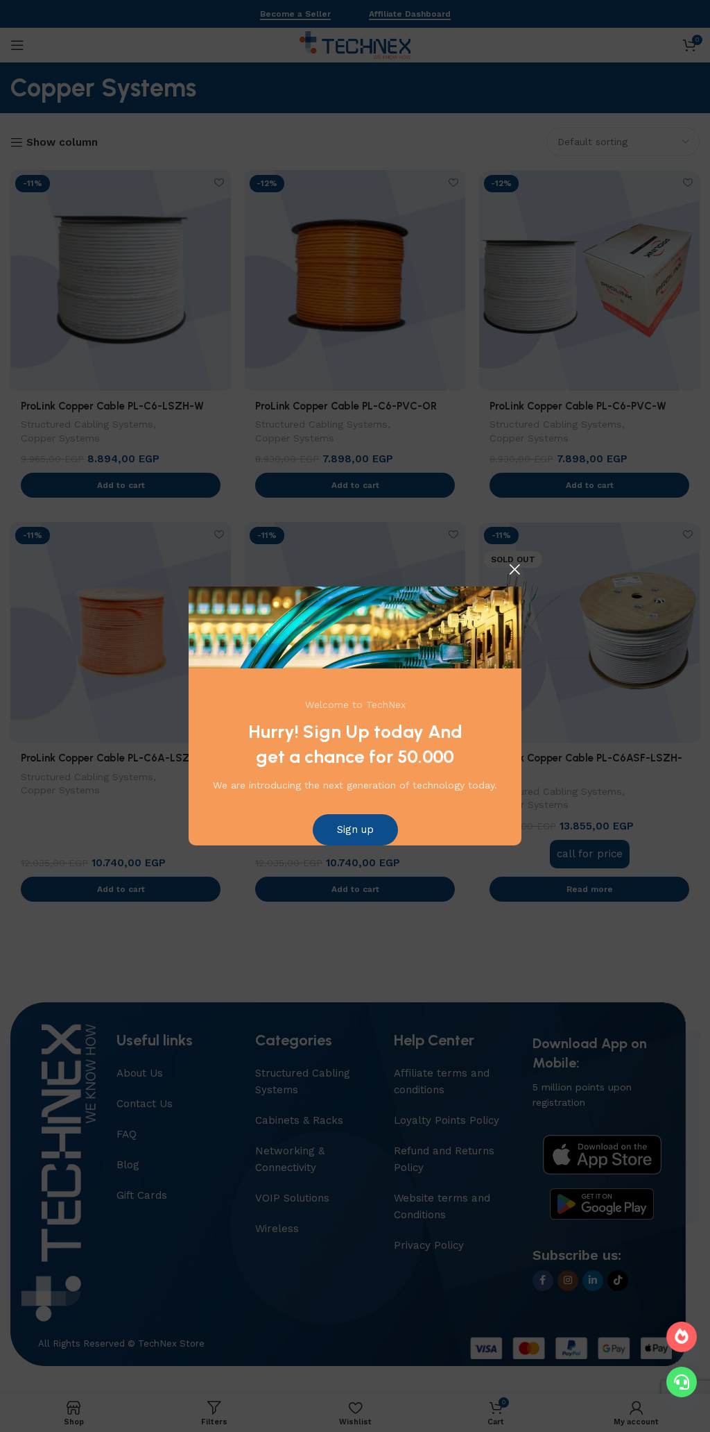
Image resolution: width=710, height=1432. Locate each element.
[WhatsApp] (681, 1382)
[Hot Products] (681, 1337)
